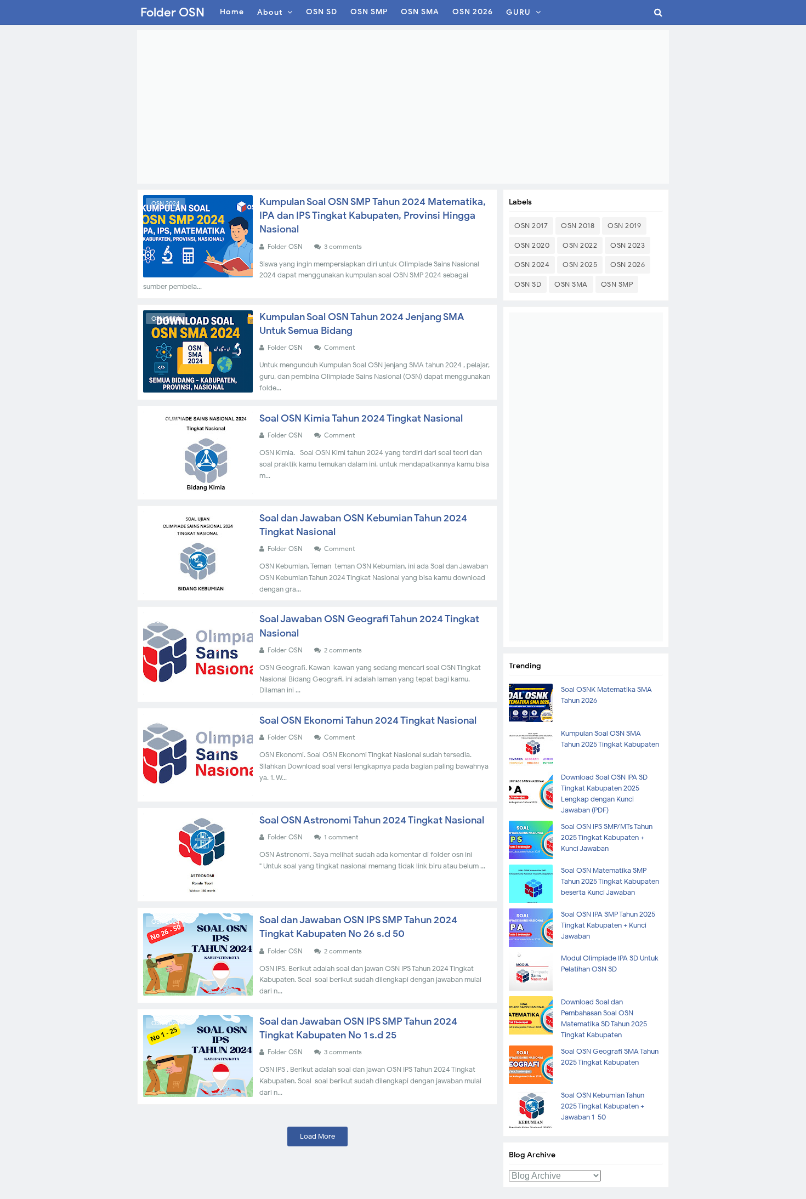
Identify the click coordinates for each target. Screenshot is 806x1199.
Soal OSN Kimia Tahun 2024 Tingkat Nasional (361, 418)
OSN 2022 (580, 245)
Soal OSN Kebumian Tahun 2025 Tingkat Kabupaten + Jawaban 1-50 (602, 1106)
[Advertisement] (403, 107)
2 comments (344, 650)
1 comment (342, 837)
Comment (340, 347)
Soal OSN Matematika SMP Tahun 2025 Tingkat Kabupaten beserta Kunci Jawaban (610, 881)
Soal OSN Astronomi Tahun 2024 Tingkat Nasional (371, 820)
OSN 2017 (531, 225)
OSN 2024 (165, 203)
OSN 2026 (627, 264)
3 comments (344, 246)
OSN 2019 (624, 225)
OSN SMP (617, 284)
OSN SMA (571, 284)
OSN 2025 (580, 264)
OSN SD (527, 284)
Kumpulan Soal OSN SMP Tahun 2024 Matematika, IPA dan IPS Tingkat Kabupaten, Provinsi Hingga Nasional (372, 215)
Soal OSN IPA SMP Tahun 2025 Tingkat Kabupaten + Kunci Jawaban (608, 925)
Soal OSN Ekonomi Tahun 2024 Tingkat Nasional (367, 720)
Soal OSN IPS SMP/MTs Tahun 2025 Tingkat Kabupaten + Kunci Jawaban (606, 837)
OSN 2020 (531, 245)
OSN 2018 (577, 225)
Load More (317, 1136)
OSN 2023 (627, 245)
